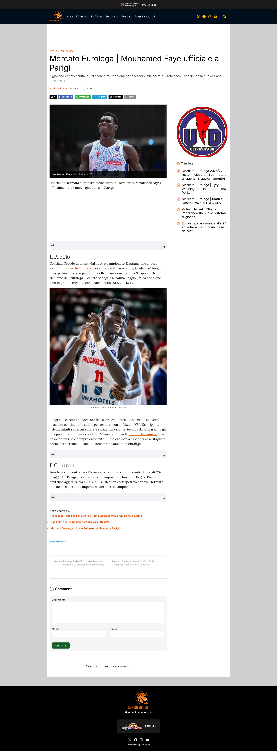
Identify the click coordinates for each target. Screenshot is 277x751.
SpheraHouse (144, 744)
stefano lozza (58, 88)
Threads (117, 97)
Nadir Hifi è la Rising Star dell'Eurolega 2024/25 (79, 522)
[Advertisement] (138, 35)
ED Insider (82, 16)
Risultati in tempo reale (138, 712)
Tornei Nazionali (145, 16)
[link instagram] (210, 16)
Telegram (101, 97)
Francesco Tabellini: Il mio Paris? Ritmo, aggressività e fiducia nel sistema (96, 515)
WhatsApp (84, 97)
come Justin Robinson (76, 268)
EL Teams (97, 16)
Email (131, 97)
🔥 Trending (185, 163)
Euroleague (112, 16)
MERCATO (67, 50)
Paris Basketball (58, 541)
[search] (224, 16)
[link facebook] (204, 16)
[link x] (198, 16)
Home (54, 50)
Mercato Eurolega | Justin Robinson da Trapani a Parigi (84, 528)
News (70, 16)
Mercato (127, 16)
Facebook (67, 97)
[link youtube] (215, 16)
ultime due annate (143, 434)
